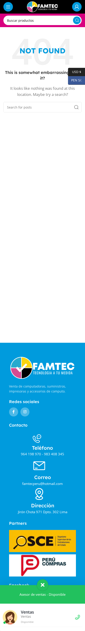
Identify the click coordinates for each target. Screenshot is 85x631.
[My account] (77, 6)
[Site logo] (42, 6)
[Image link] (42, 367)
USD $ (74, 71)
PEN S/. (75, 80)
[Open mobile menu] (8, 6)
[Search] (77, 20)
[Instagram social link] (24, 411)
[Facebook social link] (13, 411)
